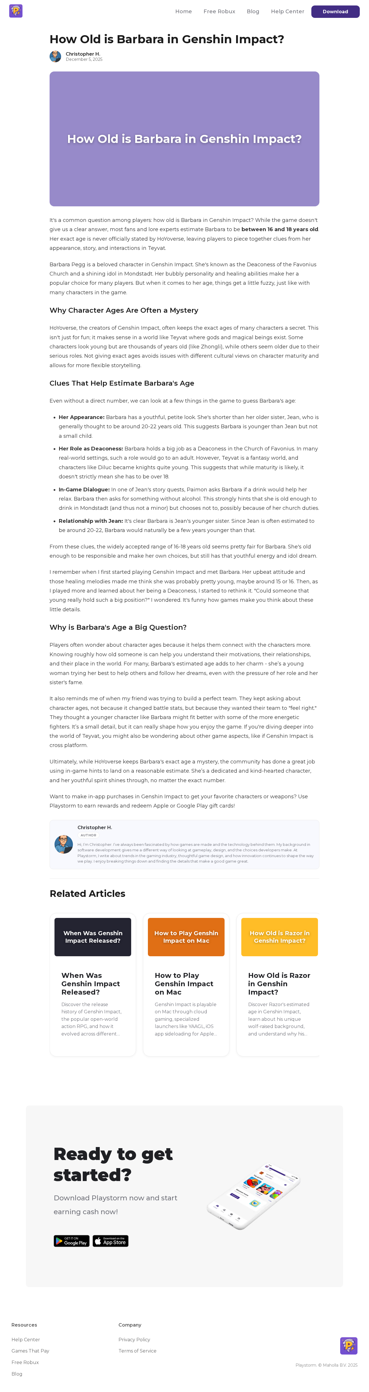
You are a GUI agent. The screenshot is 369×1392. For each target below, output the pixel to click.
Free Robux (219, 11)
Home (183, 11)
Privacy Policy (134, 1339)
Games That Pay (30, 1351)
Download (335, 11)
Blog (253, 11)
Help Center (287, 11)
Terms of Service (137, 1351)
